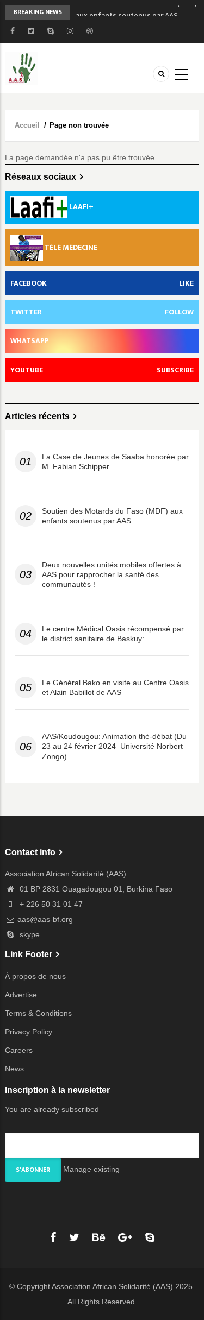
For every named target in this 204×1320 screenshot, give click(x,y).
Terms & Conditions (38, 1013)
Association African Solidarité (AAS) (112, 1286)
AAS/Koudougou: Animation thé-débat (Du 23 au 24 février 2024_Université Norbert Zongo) (114, 746)
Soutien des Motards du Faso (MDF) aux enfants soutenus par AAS (112, 516)
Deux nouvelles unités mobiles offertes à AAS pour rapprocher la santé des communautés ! (111, 574)
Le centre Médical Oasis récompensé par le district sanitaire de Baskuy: (113, 633)
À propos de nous (35, 976)
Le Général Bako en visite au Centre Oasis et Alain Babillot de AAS (115, 687)
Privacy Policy (28, 1031)
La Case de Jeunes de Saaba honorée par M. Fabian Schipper (115, 461)
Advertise (21, 994)
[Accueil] (21, 67)
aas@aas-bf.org (45, 919)
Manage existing (91, 1169)
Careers (19, 1050)
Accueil (27, 125)
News (14, 1068)
